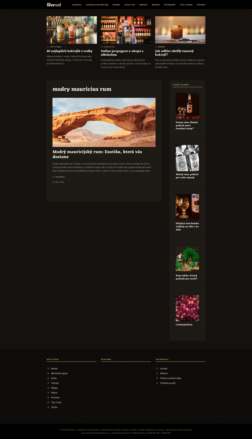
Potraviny (170, 5)
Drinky (116, 5)
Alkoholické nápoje (97, 5)
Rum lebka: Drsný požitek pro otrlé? (187, 277)
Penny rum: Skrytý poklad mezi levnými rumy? (187, 125)
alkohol (60, 177)
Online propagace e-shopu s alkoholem (122, 53)
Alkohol (77, 5)
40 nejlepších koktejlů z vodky (69, 51)
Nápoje (156, 5)
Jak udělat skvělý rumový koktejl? (174, 53)
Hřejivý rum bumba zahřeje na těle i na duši (187, 226)
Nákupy (143, 5)
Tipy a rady (186, 5)
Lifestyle (129, 5)
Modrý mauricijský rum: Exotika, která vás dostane (97, 154)
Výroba (201, 5)
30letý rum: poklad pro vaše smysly (187, 176)
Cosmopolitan (184, 325)
